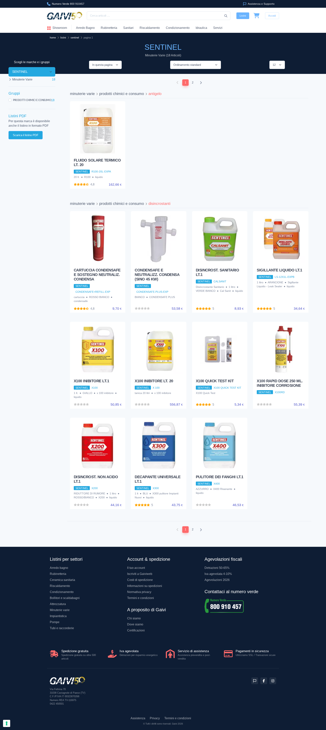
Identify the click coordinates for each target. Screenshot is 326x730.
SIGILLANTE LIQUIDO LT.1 (279, 270)
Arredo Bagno (85, 27)
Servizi (217, 27)
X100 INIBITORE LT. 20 (154, 381)
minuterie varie (82, 94)
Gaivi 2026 (177, 723)
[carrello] (256, 15)
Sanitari (128, 27)
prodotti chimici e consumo (121, 94)
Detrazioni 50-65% (217, 567)
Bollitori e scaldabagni (65, 598)
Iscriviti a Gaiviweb (139, 573)
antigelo (154, 94)
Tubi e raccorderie (62, 628)
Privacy (155, 718)
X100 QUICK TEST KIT (215, 381)
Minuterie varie (60, 610)
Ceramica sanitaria (62, 579)
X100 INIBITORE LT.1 (91, 381)
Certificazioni (136, 630)
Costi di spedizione (140, 579)
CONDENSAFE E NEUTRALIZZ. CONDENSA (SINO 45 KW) (157, 274)
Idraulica (201, 27)
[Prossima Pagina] (201, 82)
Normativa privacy (139, 592)
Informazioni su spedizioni (144, 586)
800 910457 (68, 3)
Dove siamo (135, 624)
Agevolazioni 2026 (217, 579)
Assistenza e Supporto (260, 3)
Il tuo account (136, 567)
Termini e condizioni (140, 598)
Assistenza (138, 718)
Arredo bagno (59, 567)
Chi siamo (134, 618)
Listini (243, 15)
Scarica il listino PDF (25, 134)
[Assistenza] (254, 680)
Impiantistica (58, 616)
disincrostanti (159, 203)
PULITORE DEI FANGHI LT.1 (219, 477)
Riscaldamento (150, 27)
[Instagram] (272, 680)
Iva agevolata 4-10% (218, 573)
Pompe (54, 622)
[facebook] (263, 680)
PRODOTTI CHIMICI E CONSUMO (32, 100)
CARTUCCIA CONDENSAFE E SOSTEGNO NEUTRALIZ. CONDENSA (97, 274)
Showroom (59, 27)
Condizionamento (62, 592)
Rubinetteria (109, 27)
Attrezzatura (58, 604)
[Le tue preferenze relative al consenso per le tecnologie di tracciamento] (6, 723)
